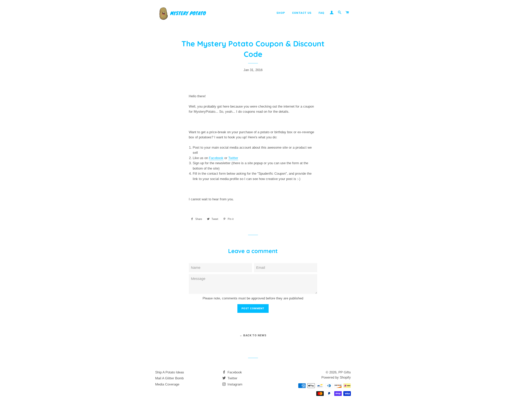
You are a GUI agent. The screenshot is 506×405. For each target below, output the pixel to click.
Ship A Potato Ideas (169, 372)
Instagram (234, 384)
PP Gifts (344, 372)
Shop (281, 12)
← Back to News (253, 335)
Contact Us (302, 12)
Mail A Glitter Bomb (169, 378)
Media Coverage (167, 384)
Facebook (216, 158)
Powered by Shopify (336, 377)
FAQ (322, 12)
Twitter (233, 158)
